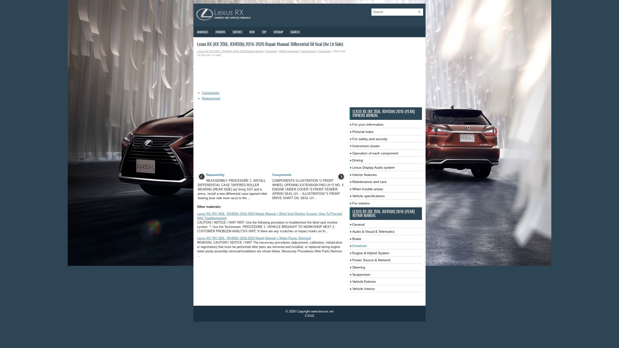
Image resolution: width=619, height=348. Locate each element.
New (252, 32)
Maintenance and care (369, 182)
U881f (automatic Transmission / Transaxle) (305, 51)
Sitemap (278, 32)
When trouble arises (367, 189)
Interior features (364, 175)
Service (237, 32)
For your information (367, 124)
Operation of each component (375, 153)
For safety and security (369, 139)
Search (295, 32)
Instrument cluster (366, 146)
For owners (361, 203)
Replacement (211, 98)
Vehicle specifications (368, 196)
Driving (357, 160)
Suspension (361, 274)
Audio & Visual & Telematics (373, 231)
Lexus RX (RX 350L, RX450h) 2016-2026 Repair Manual (230, 51)
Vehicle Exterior (364, 281)
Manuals (202, 32)
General (358, 224)
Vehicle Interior (363, 289)
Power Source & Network (371, 260)
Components (211, 93)
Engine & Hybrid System (370, 253)
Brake (356, 239)
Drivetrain (271, 51)
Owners (220, 32)
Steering (358, 267)
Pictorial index (363, 132)
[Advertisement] (271, 73)
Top (264, 32)
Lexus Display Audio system (373, 167)
